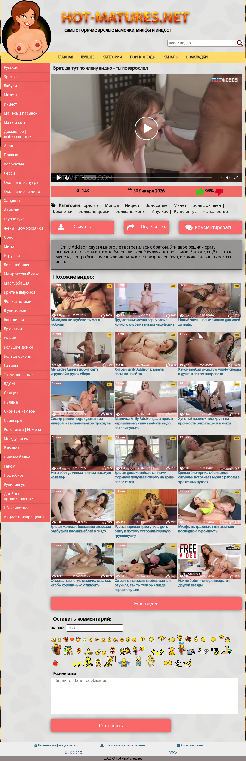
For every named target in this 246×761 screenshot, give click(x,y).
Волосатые (14, 164)
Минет (10, 247)
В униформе (15, 311)
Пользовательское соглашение (125, 745)
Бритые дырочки (19, 293)
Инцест (10, 104)
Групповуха (14, 219)
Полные (11, 155)
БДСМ (9, 384)
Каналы (170, 57)
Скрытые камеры (20, 412)
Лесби (9, 174)
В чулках (11, 448)
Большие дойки (18, 347)
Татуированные (18, 375)
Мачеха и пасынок (20, 114)
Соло (8, 238)
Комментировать (213, 227)
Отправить (111, 725)
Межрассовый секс (21, 274)
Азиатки (11, 210)
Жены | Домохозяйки (23, 228)
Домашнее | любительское (17, 134)
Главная (65, 57)
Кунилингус (14, 485)
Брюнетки (13, 329)
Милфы (10, 95)
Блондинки (14, 320)
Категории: (69, 206)
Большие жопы (17, 357)
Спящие (11, 393)
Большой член (17, 265)
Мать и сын (14, 123)
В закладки (197, 57)
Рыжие (10, 338)
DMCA (173, 752)
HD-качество (16, 508)
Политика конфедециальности (58, 745)
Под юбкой (14, 476)
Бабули (10, 86)
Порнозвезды (142, 57)
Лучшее (87, 57)
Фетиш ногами (17, 302)
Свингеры (13, 421)
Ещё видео (146, 603)
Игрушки (12, 256)
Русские (11, 68)
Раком (9, 466)
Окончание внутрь (21, 183)
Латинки (11, 366)
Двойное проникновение (18, 496)
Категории (112, 57)
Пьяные (11, 402)
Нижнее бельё (17, 457)
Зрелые (11, 77)
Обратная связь (192, 745)
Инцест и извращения (24, 517)
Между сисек (16, 439)
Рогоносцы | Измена (22, 430)
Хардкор (12, 201)
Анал (8, 146)
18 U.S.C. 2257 (73, 752)
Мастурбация (16, 283)
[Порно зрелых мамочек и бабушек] (26, 32)
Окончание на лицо (22, 192)
